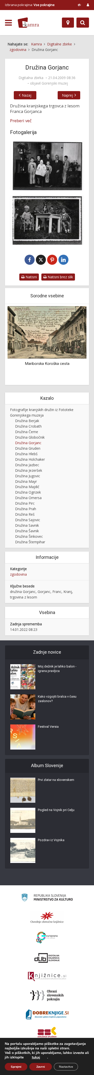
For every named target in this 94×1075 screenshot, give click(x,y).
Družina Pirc (25, 503)
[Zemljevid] (68, 23)
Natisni (31, 277)
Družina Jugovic (27, 476)
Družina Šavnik (27, 530)
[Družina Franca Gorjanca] (47, 165)
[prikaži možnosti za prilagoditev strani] (79, 5)
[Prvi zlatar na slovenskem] (22, 790)
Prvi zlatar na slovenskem (56, 780)
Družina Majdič (27, 486)
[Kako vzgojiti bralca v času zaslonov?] (22, 706)
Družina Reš (25, 514)
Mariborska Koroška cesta (47, 363)
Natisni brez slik (60, 277)
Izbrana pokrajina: (30, 5)
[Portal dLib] (47, 958)
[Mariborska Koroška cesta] (47, 331)
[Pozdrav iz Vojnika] (22, 850)
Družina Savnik (27, 525)
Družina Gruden (27, 448)
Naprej (67, 95)
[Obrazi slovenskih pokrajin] (47, 995)
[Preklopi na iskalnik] (82, 23)
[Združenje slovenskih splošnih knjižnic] (47, 977)
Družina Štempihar (30, 542)
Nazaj (26, 95)
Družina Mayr (26, 481)
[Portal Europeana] (47, 937)
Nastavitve (66, 1067)
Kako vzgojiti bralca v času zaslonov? (57, 699)
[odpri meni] (8, 23)
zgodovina (18, 574)
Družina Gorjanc (28, 442)
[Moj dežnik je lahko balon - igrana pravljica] (22, 676)
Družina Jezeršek (28, 470)
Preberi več (21, 120)
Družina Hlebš (26, 453)
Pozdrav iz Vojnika (51, 840)
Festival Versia (48, 726)
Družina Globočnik (30, 437)
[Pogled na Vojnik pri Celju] (22, 820)
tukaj (36, 1057)
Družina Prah (25, 508)
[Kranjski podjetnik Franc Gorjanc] (47, 219)
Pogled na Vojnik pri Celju (56, 810)
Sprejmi (16, 1067)
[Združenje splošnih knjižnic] (47, 1033)
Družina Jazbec (27, 464)
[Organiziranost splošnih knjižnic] (47, 917)
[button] (74, 345)
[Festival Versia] (22, 737)
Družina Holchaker (30, 459)
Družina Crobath (28, 426)
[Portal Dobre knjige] (47, 1014)
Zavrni (40, 1067)
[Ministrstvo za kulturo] (47, 898)
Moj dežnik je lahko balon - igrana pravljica (57, 668)
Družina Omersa (28, 497)
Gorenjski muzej (55, 83)
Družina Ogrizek (28, 492)
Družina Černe (26, 431)
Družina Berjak (27, 420)
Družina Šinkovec (29, 536)
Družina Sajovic (27, 519)
